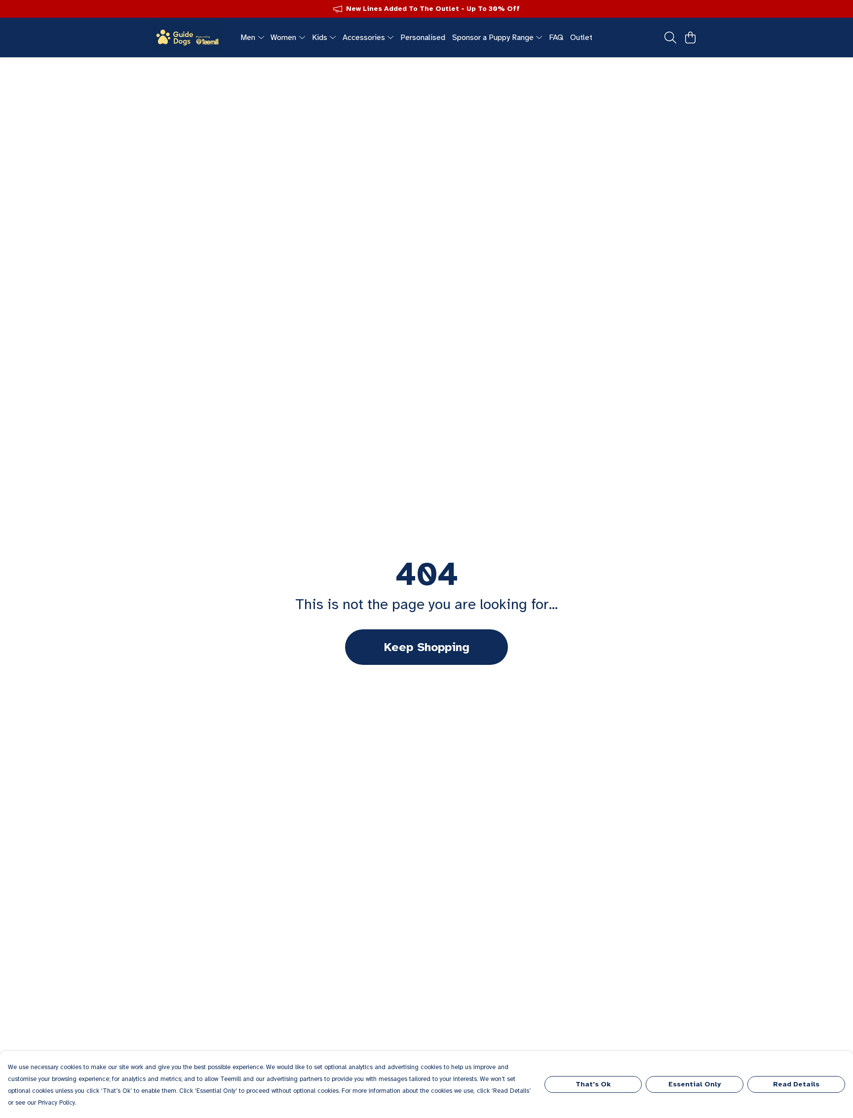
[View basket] (690, 37)
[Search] (670, 37)
